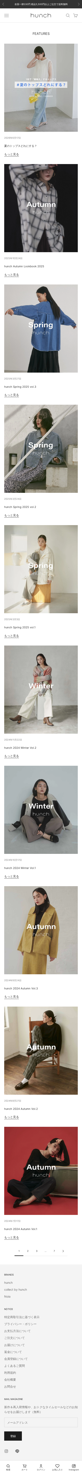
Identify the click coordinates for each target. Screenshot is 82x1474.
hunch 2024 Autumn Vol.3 (21, 988)
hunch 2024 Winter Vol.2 (20, 747)
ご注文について (14, 1338)
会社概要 (10, 1379)
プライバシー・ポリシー (20, 1324)
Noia (7, 1296)
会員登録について (16, 1359)
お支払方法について (17, 1331)
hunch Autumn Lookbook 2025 (24, 266)
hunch (8, 1282)
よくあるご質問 (14, 1365)
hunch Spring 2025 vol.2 (20, 507)
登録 (13, 1436)
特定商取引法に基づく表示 (22, 1317)
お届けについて (14, 1345)
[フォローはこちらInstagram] (6, 1451)
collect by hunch (15, 1289)
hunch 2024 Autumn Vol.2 (21, 1108)
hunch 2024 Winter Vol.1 (20, 868)
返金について (13, 1352)
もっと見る (11, 154)
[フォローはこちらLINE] (17, 1451)
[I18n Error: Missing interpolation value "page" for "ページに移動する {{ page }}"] (63, 1251)
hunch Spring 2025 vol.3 (20, 386)
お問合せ (10, 1386)
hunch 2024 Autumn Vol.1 (20, 1229)
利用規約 (10, 1372)
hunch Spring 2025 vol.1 (20, 627)
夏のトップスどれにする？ (20, 145)
